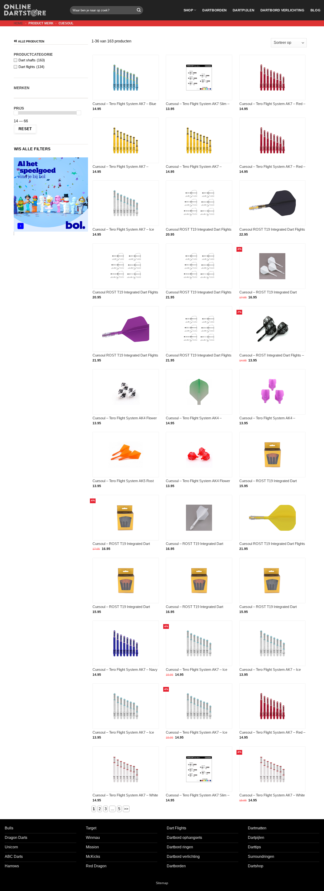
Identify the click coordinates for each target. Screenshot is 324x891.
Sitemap (162, 883)
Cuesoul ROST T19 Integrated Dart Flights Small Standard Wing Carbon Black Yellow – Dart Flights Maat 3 (272, 232)
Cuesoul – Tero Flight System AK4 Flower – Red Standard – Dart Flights (198, 483)
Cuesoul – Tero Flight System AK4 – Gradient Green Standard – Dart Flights (196, 420)
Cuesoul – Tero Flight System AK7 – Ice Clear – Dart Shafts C (196, 671)
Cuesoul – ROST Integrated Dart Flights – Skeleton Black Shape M (271, 357)
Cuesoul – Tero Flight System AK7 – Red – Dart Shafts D (272, 734)
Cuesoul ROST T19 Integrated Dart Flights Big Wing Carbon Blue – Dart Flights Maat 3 (198, 294)
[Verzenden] (139, 10)
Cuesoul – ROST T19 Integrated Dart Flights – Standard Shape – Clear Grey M (124, 546)
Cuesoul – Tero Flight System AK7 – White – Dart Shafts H (125, 797)
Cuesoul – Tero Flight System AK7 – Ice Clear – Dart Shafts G (270, 671)
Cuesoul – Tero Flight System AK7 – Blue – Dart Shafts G (124, 106)
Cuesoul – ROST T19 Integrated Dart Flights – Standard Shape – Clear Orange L (197, 609)
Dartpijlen (243, 10)
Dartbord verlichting (282, 10)
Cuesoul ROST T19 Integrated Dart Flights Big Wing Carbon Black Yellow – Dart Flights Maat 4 (125, 294)
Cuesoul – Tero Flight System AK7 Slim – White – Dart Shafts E (197, 106)
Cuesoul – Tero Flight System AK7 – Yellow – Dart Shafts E (120, 168)
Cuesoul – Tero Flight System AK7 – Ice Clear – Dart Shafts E (196, 734)
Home (18, 23)
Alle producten (31, 41)
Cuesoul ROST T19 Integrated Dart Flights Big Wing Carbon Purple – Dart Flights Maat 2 (125, 357)
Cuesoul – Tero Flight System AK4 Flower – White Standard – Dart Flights (125, 420)
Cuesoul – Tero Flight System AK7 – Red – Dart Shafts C (272, 168)
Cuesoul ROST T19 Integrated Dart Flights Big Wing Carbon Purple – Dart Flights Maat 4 (198, 357)
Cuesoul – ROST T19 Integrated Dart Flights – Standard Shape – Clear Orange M (124, 609)
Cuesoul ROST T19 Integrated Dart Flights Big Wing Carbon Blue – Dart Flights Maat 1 (198, 232)
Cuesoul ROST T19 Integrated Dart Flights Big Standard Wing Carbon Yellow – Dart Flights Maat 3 (272, 546)
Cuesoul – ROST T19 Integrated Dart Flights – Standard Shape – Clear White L (271, 294)
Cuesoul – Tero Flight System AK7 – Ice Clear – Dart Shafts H (123, 734)
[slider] (16, 112)
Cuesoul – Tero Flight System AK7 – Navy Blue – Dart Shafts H (125, 671)
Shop (188, 10)
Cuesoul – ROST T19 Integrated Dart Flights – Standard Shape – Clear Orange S (271, 483)
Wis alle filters (32, 149)
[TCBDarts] (25, 10)
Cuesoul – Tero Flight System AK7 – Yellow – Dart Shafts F (194, 168)
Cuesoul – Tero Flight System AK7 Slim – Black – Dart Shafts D (197, 797)
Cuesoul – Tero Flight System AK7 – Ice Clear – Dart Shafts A (123, 231)
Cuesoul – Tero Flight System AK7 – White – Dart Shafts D (272, 797)
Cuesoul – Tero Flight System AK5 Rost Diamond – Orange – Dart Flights (123, 483)
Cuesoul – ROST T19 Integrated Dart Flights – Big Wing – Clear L (194, 546)
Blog (315, 10)
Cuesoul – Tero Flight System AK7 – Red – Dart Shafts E (272, 106)
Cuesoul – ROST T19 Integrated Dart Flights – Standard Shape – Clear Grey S (270, 609)
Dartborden (214, 10)
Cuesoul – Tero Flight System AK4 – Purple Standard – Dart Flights (267, 420)
